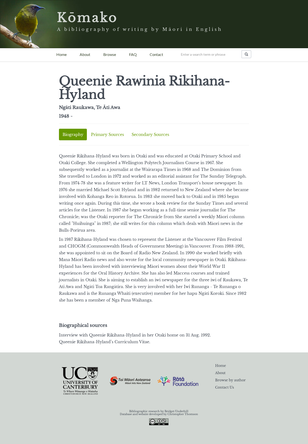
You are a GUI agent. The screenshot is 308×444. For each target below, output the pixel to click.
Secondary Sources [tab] (150, 134)
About (85, 54)
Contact (156, 54)
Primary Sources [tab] (107, 134)
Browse (109, 54)
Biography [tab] (73, 134)
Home (61, 54)
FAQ (133, 54)
